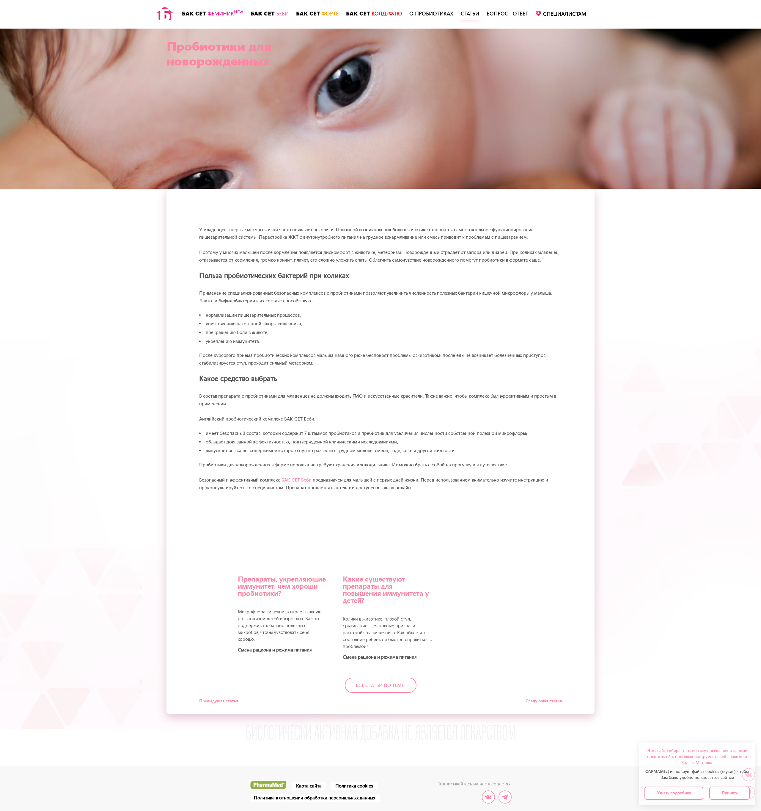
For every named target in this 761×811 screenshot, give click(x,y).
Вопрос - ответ (507, 13)
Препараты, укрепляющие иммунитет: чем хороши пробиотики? (282, 586)
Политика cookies (354, 786)
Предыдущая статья (218, 701)
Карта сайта (309, 786)
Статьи (470, 13)
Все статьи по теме (380, 685)
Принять (730, 793)
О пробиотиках (431, 13)
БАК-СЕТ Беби (297, 480)
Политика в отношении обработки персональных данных (314, 798)
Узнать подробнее (674, 793)
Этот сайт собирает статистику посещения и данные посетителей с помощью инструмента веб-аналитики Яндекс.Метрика (697, 756)
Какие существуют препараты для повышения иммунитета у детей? (386, 590)
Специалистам (564, 14)
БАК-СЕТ (212, 13)
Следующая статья (544, 701)
